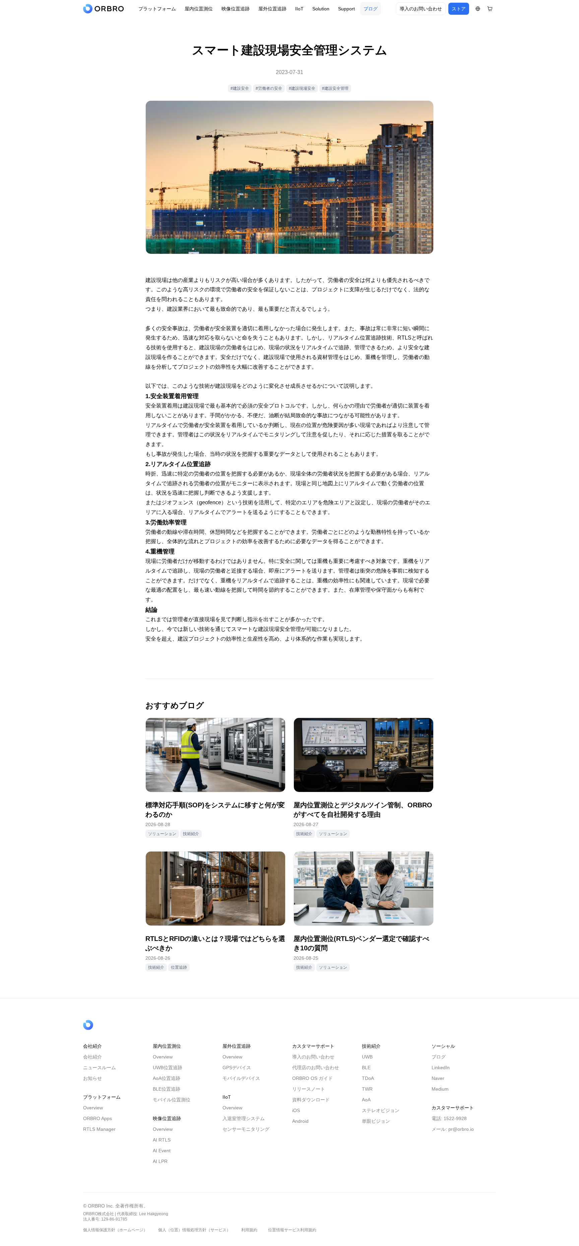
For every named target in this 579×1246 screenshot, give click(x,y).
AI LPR (160, 1161)
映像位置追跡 (235, 8)
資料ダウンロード (311, 1099)
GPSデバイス (236, 1067)
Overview (93, 1107)
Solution (320, 8)
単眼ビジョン (376, 1121)
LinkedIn (441, 1067)
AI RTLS (162, 1140)
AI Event (162, 1150)
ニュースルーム (99, 1067)
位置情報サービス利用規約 (292, 1230)
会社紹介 (92, 1056)
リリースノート (308, 1089)
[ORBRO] (105, 8)
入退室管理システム (243, 1118)
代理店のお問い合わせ (315, 1067)
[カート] (490, 9)
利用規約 (249, 1230)
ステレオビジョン (380, 1110)
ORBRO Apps (97, 1118)
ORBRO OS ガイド (312, 1078)
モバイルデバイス (241, 1078)
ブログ (371, 8)
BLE (366, 1067)
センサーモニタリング (245, 1129)
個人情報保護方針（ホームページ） (115, 1230)
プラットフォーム (157, 8)
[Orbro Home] (105, 1025)
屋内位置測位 (199, 8)
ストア (459, 8)
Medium (440, 1089)
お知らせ (92, 1078)
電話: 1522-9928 (449, 1118)
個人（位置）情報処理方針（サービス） (194, 1230)
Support (346, 8)
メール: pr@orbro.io (453, 1129)
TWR (367, 1089)
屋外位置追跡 (272, 8)
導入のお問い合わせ (421, 8)
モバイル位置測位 (171, 1099)
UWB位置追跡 (167, 1067)
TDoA (368, 1078)
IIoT (299, 8)
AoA (366, 1099)
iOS (296, 1110)
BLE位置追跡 (166, 1089)
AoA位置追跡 (166, 1078)
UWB (367, 1056)
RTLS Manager (99, 1129)
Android (300, 1121)
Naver (438, 1078)
